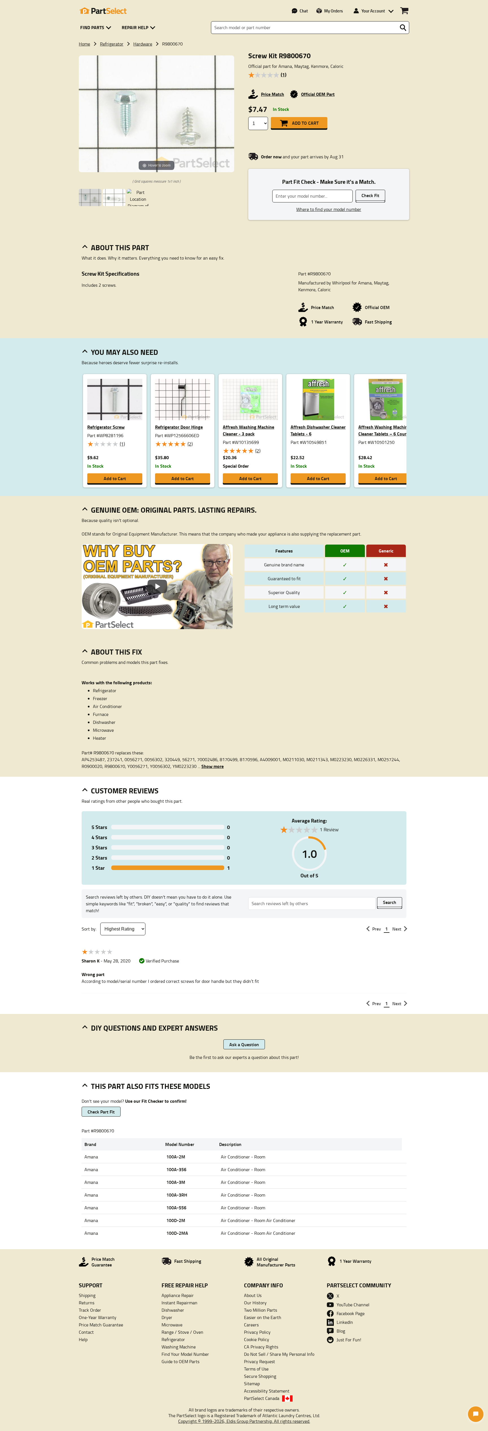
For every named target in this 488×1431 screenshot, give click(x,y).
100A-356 (176, 1169)
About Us (253, 1295)
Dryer (167, 1317)
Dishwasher (173, 1310)
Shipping (87, 1295)
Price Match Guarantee (101, 1325)
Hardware (142, 44)
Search (389, 902)
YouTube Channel (353, 1305)
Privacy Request (259, 1361)
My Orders (333, 11)
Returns (86, 1303)
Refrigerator (111, 44)
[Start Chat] (475, 1414)
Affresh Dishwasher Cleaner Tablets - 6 (318, 430)
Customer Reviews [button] (124, 790)
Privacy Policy (257, 1332)
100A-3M (175, 1182)
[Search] (403, 27)
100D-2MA (177, 1233)
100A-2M (175, 1156)
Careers (251, 1325)
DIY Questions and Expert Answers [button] (154, 1027)
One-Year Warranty (97, 1317)
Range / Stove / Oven (182, 1332)
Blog (341, 1331)
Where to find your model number (328, 209)
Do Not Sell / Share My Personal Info (279, 1354)
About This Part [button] (120, 247)
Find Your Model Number (185, 1354)
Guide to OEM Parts (180, 1361)
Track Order (90, 1310)
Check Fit (370, 195)
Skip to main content (244, 51)
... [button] (211, 766)
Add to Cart (305, 123)
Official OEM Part (318, 94)
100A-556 (176, 1207)
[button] (97, 27)
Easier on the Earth (262, 1317)
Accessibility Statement (266, 1391)
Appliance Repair (178, 1295)
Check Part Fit (101, 1111)
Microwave (172, 1325)
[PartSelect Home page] (103, 10)
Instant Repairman (179, 1303)
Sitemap (252, 1383)
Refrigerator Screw (106, 427)
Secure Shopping (260, 1376)
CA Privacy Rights (261, 1347)
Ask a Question (244, 1044)
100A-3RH (176, 1195)
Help (83, 1339)
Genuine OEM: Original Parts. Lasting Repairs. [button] (174, 509)
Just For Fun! (349, 1340)
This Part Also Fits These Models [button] (150, 1086)
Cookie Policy (256, 1339)
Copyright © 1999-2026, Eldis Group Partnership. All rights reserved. (244, 1421)
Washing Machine (179, 1347)
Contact (86, 1332)
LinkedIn (345, 1322)
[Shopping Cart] (404, 11)
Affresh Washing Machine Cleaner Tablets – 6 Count (384, 430)
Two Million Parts (260, 1310)
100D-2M (175, 1220)
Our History (255, 1303)
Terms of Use (256, 1369)
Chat (304, 11)
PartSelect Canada (261, 1398)
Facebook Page (351, 1313)
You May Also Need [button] (124, 352)
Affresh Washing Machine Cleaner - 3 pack (248, 430)
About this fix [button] (116, 651)
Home (84, 44)
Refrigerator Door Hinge (179, 427)
